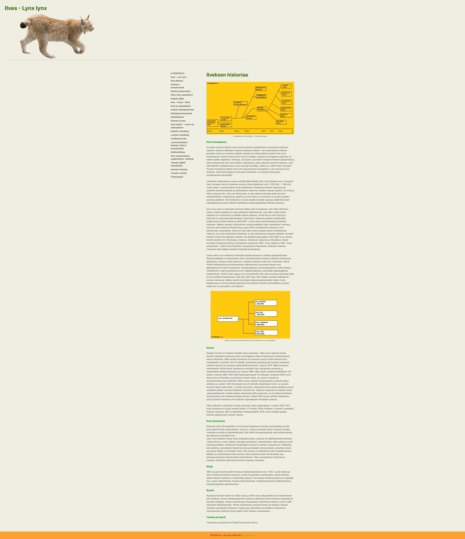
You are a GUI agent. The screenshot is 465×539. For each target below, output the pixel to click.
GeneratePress (248, 535)
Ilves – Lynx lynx (178, 77)
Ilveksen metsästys (180, 131)
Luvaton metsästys (180, 135)
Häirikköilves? (177, 117)
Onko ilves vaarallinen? (182, 95)
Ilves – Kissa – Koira (180, 102)
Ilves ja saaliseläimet (181, 106)
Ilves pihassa (177, 81)
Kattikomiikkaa (178, 152)
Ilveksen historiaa (179, 169)
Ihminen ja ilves (178, 121)
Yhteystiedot (177, 177)
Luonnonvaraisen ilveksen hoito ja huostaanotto (179, 145)
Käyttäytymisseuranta (181, 113)
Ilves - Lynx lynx (26, 8)
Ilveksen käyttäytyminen (182, 109)
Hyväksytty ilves (178, 138)
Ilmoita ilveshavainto (180, 91)
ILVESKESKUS (177, 73)
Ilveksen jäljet (177, 98)
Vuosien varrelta (179, 173)
